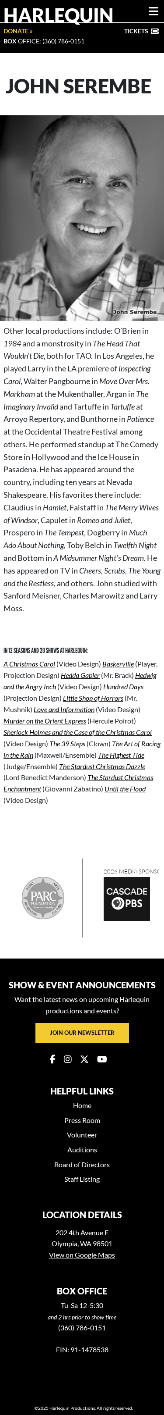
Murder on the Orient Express (44, 720)
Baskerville (118, 663)
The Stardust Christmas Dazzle (102, 766)
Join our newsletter (82, 1032)
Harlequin (58, 15)
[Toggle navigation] (153, 11)
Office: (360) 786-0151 (43, 41)
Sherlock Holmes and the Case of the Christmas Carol (77, 732)
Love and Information (64, 709)
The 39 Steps (67, 743)
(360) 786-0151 (82, 1327)
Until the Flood (125, 788)
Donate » (18, 31)
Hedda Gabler (80, 675)
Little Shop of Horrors (93, 698)
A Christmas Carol (29, 663)
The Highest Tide (121, 755)
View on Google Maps (82, 1255)
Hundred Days (123, 686)
